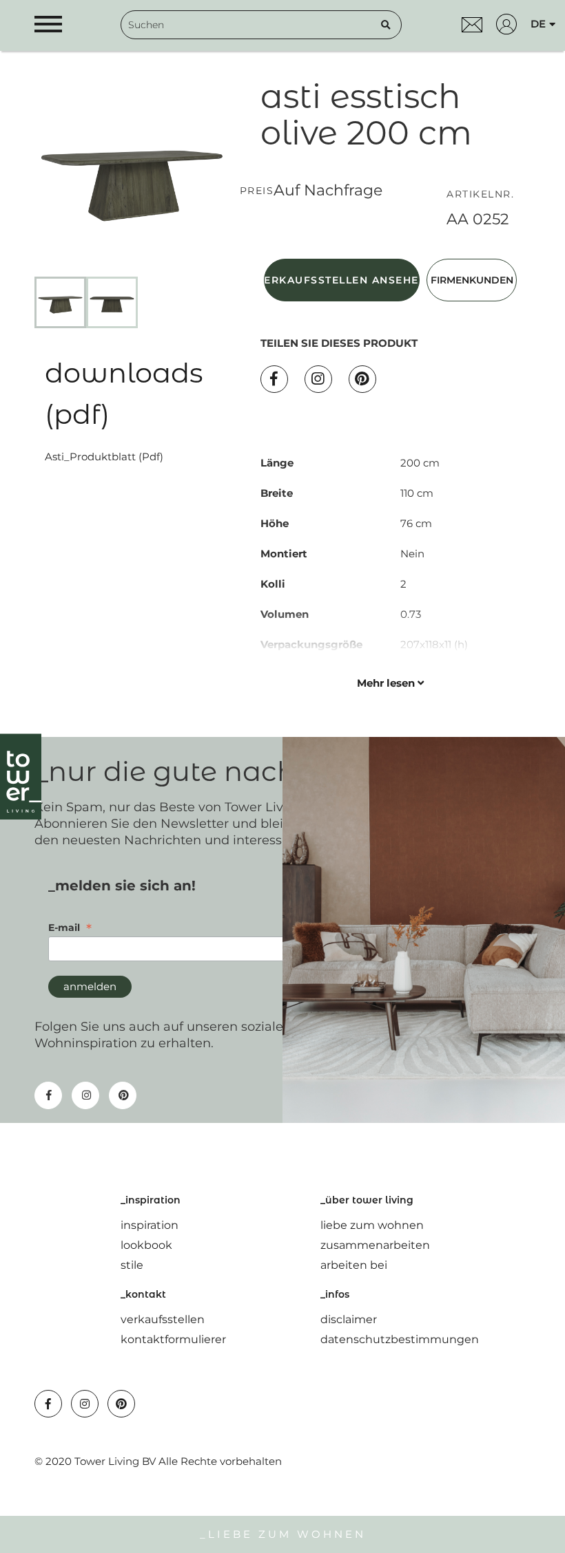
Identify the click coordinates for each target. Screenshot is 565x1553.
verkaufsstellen (163, 1319)
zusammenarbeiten (375, 1245)
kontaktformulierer (173, 1339)
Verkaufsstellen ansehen (342, 280)
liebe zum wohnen (372, 1225)
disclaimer (348, 1319)
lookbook (146, 1245)
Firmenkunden (472, 280)
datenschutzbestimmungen (399, 1339)
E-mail (70, 927)
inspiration (149, 1225)
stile (132, 1265)
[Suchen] (386, 25)
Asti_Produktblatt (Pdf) (104, 456)
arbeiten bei (353, 1265)
